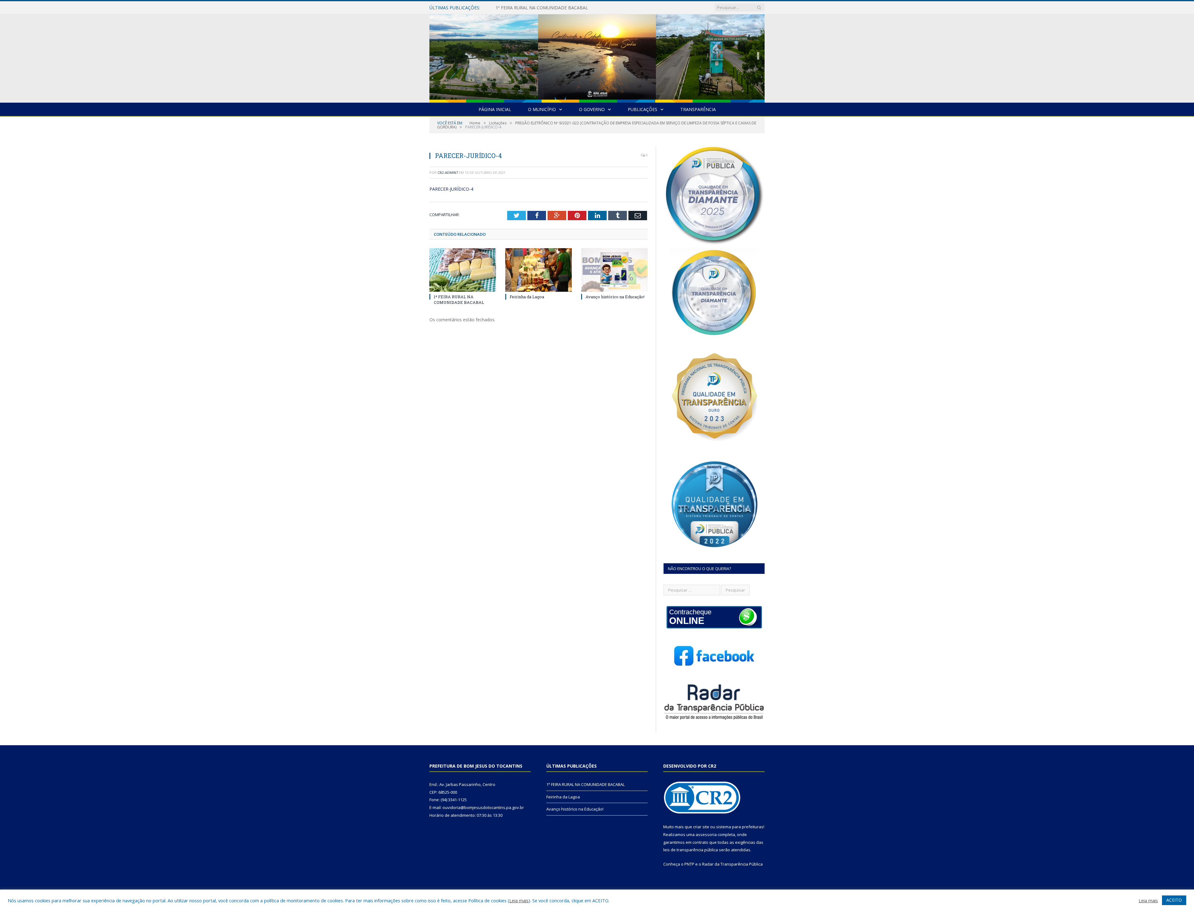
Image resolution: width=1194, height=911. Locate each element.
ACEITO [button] (1174, 900)
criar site (701, 827)
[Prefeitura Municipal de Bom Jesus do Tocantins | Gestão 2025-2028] (597, 57)
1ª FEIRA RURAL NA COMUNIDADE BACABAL (459, 299)
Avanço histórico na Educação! (615, 297)
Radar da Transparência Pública (732, 864)
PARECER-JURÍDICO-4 (451, 189)
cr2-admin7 (447, 172)
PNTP (689, 864)
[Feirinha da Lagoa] (538, 270)
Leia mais (519, 900)
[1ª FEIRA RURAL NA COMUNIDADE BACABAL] (462, 270)
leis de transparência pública (690, 850)
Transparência (698, 109)
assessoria (706, 834)
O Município (542, 109)
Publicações (642, 109)
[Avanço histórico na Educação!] (614, 270)
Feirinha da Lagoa (514, 8)
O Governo (592, 109)
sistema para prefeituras (739, 827)
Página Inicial (495, 109)
